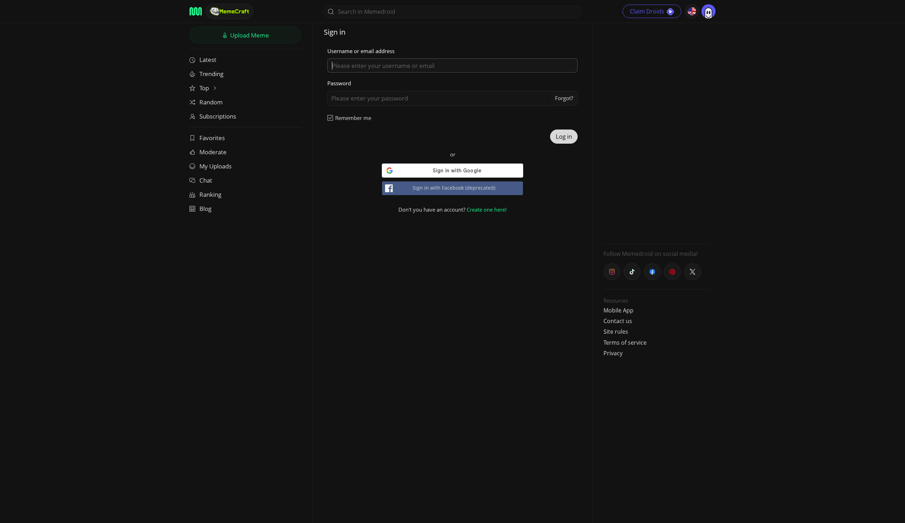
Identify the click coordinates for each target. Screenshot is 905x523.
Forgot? (564, 98)
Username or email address (361, 50)
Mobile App (618, 310)
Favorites (212, 138)
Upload (249, 35)
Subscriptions (217, 116)
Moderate (213, 152)
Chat (205, 180)
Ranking (210, 194)
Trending (211, 74)
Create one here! (487, 209)
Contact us (617, 321)
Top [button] (204, 88)
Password (339, 83)
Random (211, 102)
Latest (207, 60)
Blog (205, 209)
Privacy (613, 353)
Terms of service (625, 342)
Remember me (353, 118)
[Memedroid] (195, 11)
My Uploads (215, 166)
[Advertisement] (656, 133)
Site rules (615, 331)
